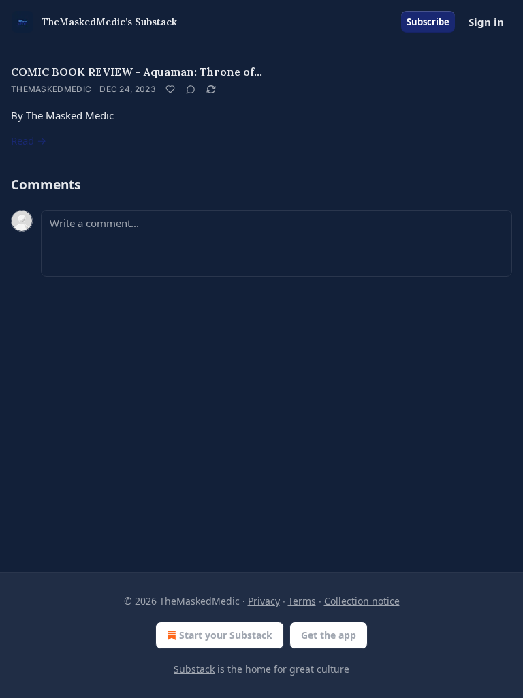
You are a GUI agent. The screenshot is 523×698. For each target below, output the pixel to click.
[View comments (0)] (191, 89)
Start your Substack (225, 634)
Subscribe (428, 22)
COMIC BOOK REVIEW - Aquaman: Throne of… (136, 71)
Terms (302, 600)
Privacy (264, 600)
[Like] (170, 89)
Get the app (328, 634)
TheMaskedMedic (51, 89)
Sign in (486, 22)
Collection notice (362, 600)
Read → (28, 140)
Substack (194, 669)
